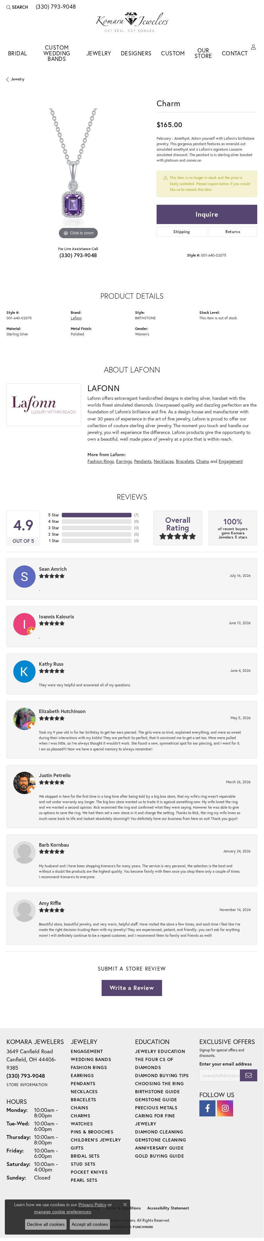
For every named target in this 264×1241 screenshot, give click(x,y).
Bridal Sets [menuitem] (85, 1156)
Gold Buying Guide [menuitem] (159, 1156)
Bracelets (185, 461)
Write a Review (132, 988)
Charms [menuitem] (80, 1116)
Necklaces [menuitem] (84, 1091)
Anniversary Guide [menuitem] (159, 1148)
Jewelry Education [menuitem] (160, 1051)
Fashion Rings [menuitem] (89, 1067)
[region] (78, 169)
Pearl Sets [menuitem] (84, 1180)
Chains (202, 461)
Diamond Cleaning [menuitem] (159, 1132)
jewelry (17, 79)
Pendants (142, 461)
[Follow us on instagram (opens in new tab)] (225, 1108)
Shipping (181, 231)
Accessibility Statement (168, 1208)
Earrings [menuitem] (82, 1075)
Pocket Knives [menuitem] (89, 1172)
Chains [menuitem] (79, 1108)
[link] (55, 7)
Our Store (203, 53)
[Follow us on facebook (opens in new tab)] (207, 1108)
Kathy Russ (51, 664)
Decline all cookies (46, 1224)
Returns (232, 231)
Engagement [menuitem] (87, 1051)
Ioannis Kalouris (56, 616)
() (136, 514)
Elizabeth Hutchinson (62, 711)
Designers (136, 53)
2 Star (53, 534)
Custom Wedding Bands (56, 53)
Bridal (17, 53)
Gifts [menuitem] (77, 1148)
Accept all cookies (90, 1224)
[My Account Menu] (253, 47)
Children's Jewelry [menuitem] (96, 1140)
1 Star (54, 540)
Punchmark (143, 1227)
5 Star (53, 514)
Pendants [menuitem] (83, 1083)
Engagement (231, 461)
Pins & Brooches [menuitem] (92, 1132)
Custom (173, 53)
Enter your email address (225, 1064)
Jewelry (98, 53)
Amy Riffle (50, 903)
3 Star (53, 527)
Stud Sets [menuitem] (83, 1164)
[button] (17, 7)
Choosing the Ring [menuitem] (159, 1083)
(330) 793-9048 (78, 255)
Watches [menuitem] (82, 1124)
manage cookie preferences (62, 1211)
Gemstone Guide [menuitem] (156, 1099)
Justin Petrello (55, 775)
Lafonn (76, 317)
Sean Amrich (53, 569)
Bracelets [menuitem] (83, 1099)
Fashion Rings (100, 461)
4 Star (53, 521)
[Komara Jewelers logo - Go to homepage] (132, 22)
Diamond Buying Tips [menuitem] (162, 1075)
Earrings (124, 461)
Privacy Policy (92, 1204)
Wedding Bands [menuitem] (91, 1059)
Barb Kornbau (54, 844)
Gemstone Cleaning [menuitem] (160, 1140)
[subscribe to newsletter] (248, 1075)
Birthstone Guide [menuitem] (157, 1091)
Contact (235, 53)
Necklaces (164, 461)
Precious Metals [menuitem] (156, 1108)
